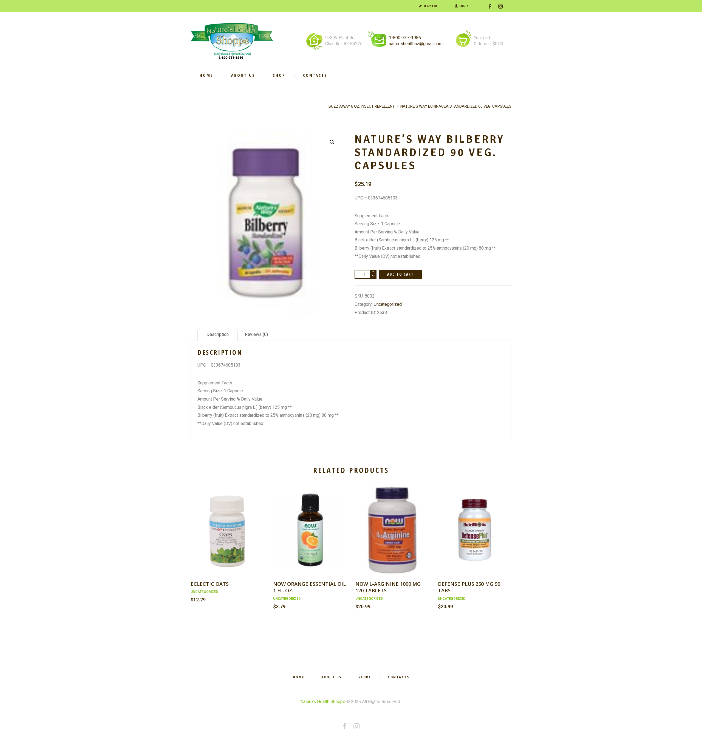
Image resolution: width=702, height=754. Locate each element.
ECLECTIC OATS (210, 583)
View (227, 524)
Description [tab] (217, 334)
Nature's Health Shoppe (322, 701)
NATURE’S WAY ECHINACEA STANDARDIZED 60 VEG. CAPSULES (455, 106)
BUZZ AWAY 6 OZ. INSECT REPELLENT (362, 106)
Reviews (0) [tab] (256, 334)
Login (464, 6)
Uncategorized (388, 304)
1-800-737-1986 (405, 37)
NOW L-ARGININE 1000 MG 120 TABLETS (388, 587)
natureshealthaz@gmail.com (416, 43)
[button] (332, 142)
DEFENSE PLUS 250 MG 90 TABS (469, 587)
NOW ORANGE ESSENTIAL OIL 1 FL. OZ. (309, 587)
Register (430, 6)
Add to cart (400, 274)
